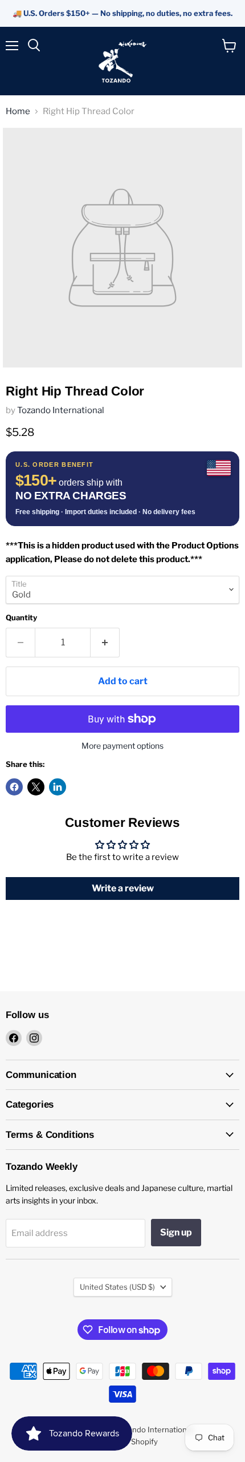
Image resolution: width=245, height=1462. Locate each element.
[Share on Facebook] (14, 786)
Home (18, 111)
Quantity (21, 617)
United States (117, 1286)
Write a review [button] (123, 888)
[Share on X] (35, 786)
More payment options (122, 745)
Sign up (176, 1232)
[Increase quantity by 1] (105, 642)
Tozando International (60, 410)
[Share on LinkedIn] (57, 786)
